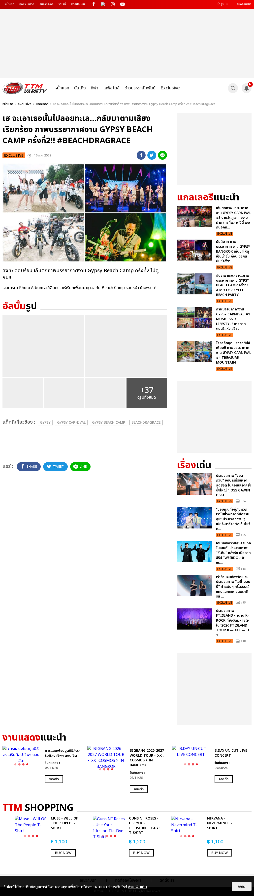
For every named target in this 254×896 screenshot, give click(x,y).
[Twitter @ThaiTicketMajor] (103, 4)
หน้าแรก (9, 4)
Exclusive (170, 88)
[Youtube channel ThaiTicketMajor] (122, 4)
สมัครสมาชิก (244, 4)
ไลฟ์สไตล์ (111, 88)
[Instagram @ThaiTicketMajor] (112, 4)
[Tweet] (151, 155)
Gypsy (45, 422)
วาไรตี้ (62, 4)
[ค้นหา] (233, 88)
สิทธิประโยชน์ (79, 4)
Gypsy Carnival (71, 422)
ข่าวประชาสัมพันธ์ (140, 88)
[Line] (162, 155)
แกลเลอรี (42, 104)
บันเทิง (80, 88)
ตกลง (242, 886)
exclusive (24, 104)
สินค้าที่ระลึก (46, 4)
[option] (42, 764)
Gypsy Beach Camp (108, 422)
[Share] (141, 155)
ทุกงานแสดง (26, 4)
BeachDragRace (145, 422)
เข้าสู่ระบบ (222, 4)
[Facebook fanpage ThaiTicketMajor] (93, 4)
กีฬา (94, 88)
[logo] (24, 88)
